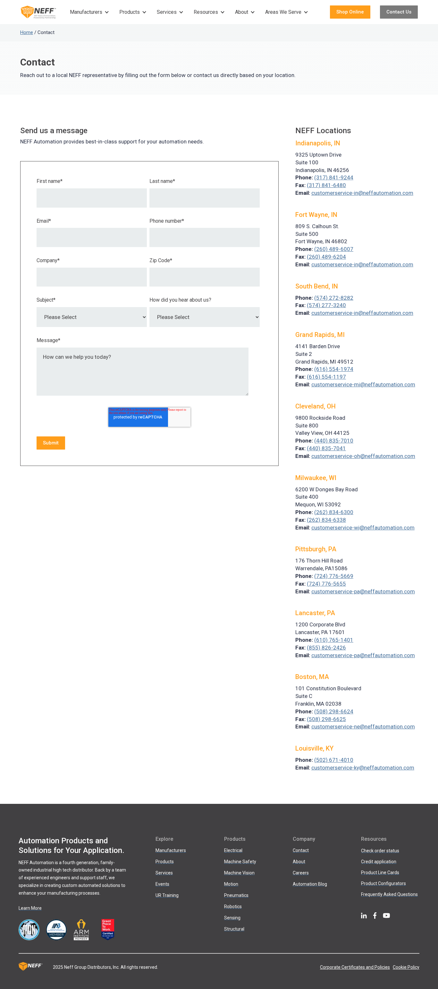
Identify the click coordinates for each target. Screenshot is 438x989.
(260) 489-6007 (333, 249)
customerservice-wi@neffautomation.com (363, 527)
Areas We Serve (283, 12)
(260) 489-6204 (326, 257)
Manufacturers (86, 12)
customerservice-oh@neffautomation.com (363, 456)
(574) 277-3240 (326, 305)
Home (26, 32)
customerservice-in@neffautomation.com (362, 193)
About (241, 12)
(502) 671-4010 (333, 760)
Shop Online (350, 12)
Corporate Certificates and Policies (355, 967)
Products (129, 12)
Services (167, 12)
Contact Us (398, 12)
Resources (206, 12)
